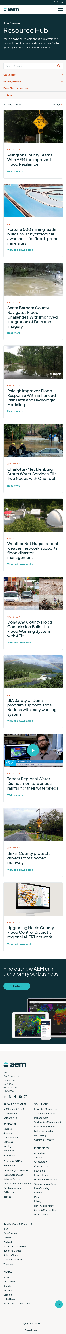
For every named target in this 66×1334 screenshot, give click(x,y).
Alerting (7, 1146)
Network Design (11, 1179)
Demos (7, 1237)
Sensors (7, 1133)
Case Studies (10, 1233)
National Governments (45, 1179)
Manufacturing (41, 1188)
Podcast (7, 1241)
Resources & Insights (18, 1223)
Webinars (8, 1263)
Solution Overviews (13, 1259)
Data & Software (15, 1104)
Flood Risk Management (46, 1109)
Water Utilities (41, 1214)
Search (60, 2)
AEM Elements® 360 (13, 1109)
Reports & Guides (12, 1250)
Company (9, 1272)
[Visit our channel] (21, 1096)
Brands (7, 1285)
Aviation (38, 1157)
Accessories (9, 1155)
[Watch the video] (5, 736)
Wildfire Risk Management (47, 1122)
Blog (5, 1228)
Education (39, 1170)
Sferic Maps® (10, 1113)
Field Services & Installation (17, 1183)
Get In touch (17, 986)
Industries (41, 1148)
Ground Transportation (45, 1183)
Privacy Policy (31, 1330)
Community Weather (45, 1139)
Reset (10, 95)
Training (7, 1196)
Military (38, 1197)
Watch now (13, 795)
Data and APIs (10, 1117)
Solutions (41, 1104)
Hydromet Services (13, 1174)
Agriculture (39, 1153)
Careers (7, 1294)
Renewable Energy (44, 1205)
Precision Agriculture (44, 1126)
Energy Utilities (42, 1175)
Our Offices (9, 1281)
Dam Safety (40, 1135)
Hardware (10, 1123)
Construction (41, 1166)
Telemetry (8, 1150)
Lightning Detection (44, 1130)
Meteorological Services (15, 1170)
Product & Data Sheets (14, 1246)
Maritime (38, 1192)
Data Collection (11, 1137)
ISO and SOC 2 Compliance (17, 1303)
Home (6, 23)
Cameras (8, 1141)
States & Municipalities (45, 1210)
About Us (8, 1277)
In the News (9, 1299)
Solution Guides (11, 1255)
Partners (7, 1290)
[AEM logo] (11, 9)
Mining (37, 1201)
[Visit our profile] (6, 1096)
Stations (7, 1128)
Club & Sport (40, 1161)
